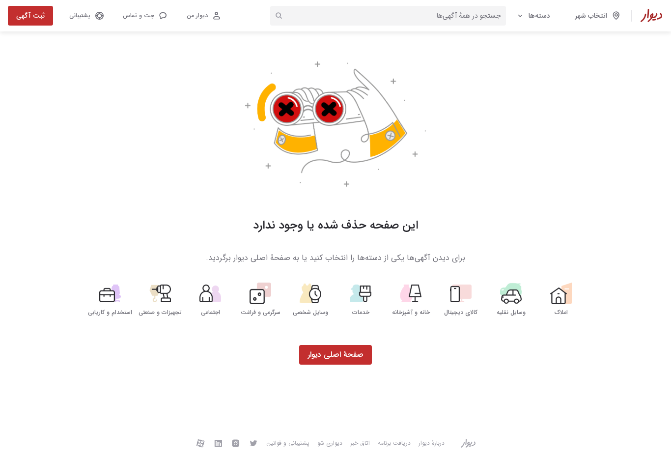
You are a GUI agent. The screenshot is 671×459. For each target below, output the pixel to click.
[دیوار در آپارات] (200, 443)
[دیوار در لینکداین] (218, 443)
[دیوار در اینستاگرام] (236, 443)
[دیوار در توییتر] (253, 443)
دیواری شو (329, 443)
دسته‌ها (539, 15)
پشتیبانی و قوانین (287, 443)
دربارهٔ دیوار (432, 443)
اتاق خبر (360, 443)
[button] (144, 16)
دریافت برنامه (394, 443)
